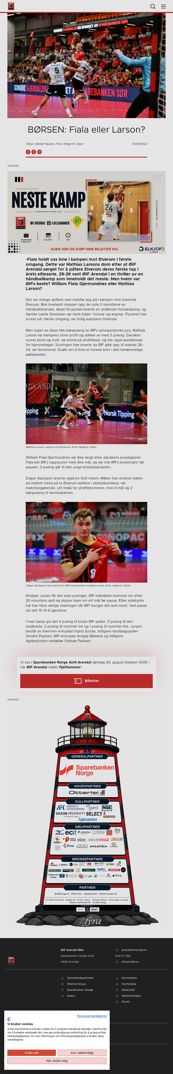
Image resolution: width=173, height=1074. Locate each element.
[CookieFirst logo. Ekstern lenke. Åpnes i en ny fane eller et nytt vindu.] (9, 1019)
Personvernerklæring (92, 1016)
